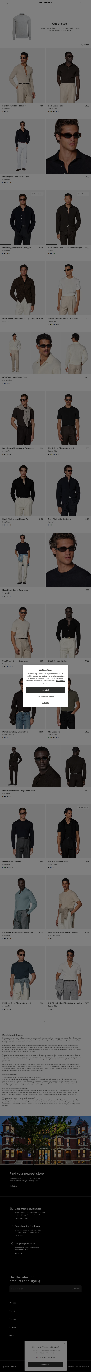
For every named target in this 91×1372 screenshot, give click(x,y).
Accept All (45, 690)
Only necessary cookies (45, 696)
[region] (45, 686)
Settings (45, 703)
